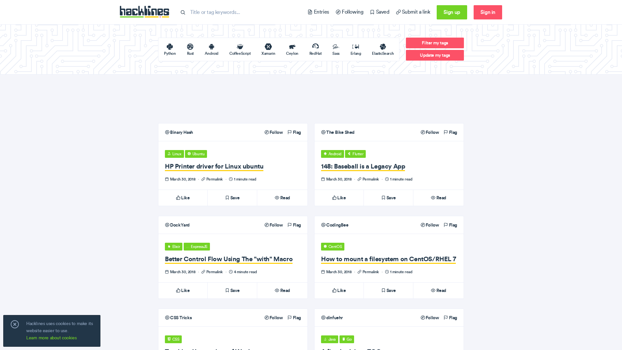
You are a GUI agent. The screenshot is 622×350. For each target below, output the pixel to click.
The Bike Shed (340, 132)
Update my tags (435, 55)
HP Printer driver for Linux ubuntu (214, 166)
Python (170, 53)
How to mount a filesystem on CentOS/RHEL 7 (388, 259)
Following (351, 12)
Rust (190, 53)
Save (234, 198)
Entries (321, 12)
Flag (296, 132)
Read (284, 198)
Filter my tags (435, 43)
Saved (382, 12)
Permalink (214, 179)
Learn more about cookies (51, 338)
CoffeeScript (239, 53)
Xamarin (268, 53)
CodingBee (337, 225)
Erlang (356, 53)
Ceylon (292, 53)
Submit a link (415, 12)
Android (211, 53)
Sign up (451, 12)
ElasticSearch (383, 53)
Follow (275, 132)
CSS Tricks (180, 318)
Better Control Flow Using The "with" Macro (229, 259)
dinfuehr (334, 318)
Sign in (487, 12)
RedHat (315, 53)
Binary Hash (181, 132)
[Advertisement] (311, 98)
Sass (335, 53)
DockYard (179, 225)
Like (185, 198)
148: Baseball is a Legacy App (363, 166)
